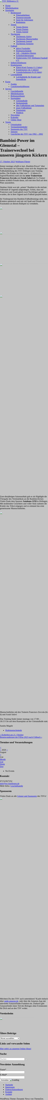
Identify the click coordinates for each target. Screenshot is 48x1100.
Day (2, 766)
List (1, 762)
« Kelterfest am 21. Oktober (11, 735)
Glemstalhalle (21, 101)
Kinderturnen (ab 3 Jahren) (27, 70)
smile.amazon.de (11, 1001)
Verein (8, 122)
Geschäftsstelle (17, 91)
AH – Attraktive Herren (26, 53)
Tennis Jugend (22, 32)
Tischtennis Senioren (24, 44)
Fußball (14, 46)
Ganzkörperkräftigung (20, 86)
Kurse (7, 82)
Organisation (16, 124)
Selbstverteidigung (18, 63)
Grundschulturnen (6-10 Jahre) (29, 72)
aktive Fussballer (23, 48)
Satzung (14, 132)
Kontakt (8, 1092)
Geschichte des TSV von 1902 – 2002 (27, 134)
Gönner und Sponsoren (27, 796)
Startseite (9, 1085)
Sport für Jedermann (24, 20)
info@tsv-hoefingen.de (9, 783)
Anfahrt (8, 1094)
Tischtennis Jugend (24, 41)
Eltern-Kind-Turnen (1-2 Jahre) (29, 67)
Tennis (13, 25)
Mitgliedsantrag (11, 8)
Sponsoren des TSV (19, 129)
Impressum (10, 1087)
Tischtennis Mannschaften (27, 39)
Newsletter (15, 115)
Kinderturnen (16, 65)
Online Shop (16, 120)
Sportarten (9, 10)
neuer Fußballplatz (24, 108)
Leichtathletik (16, 74)
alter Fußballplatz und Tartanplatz (30, 105)
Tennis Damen (22, 29)
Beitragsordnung (18, 96)
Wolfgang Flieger (22, 162)
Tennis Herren (22, 27)
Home (8, 5)
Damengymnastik (23, 17)
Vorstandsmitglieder (19, 127)
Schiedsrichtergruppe (25, 55)
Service (8, 89)
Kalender (14, 117)
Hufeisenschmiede (23, 51)
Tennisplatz (21, 110)
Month (3, 759)
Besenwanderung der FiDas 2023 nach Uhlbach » (21, 737)
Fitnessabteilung (23, 15)
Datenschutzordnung (14, 1089)
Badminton (20, 22)
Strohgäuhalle (22, 103)
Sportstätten (16, 98)
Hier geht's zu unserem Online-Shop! (15, 1049)
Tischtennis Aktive (24, 36)
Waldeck (19, 112)
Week (2, 764)
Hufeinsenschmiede (13, 730)
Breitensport (16, 13)
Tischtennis (15, 34)
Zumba (14, 84)
